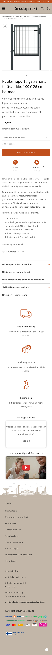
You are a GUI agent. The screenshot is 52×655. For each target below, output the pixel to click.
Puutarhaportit (25, 16)
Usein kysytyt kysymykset (16, 517)
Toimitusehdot (11, 536)
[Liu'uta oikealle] (32, 76)
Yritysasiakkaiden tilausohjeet (18, 554)
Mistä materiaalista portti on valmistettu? (23, 279)
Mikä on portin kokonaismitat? (17, 264)
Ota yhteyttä (11, 561)
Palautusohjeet (12, 548)
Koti (3, 16)
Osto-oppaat (11, 523)
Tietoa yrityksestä (13, 529)
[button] (3, 8)
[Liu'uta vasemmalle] (20, 76)
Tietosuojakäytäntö (14, 542)
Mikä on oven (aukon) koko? (16, 272)
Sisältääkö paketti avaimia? (16, 287)
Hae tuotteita (11, 510)
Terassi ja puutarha (12, 16)
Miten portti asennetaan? (14, 294)
